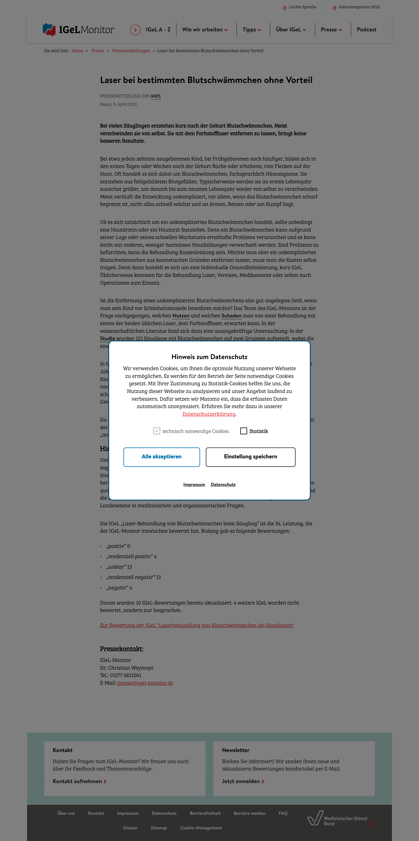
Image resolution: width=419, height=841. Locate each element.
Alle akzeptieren (162, 457)
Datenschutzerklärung (208, 414)
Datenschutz (223, 485)
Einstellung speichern (250, 457)
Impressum (194, 485)
